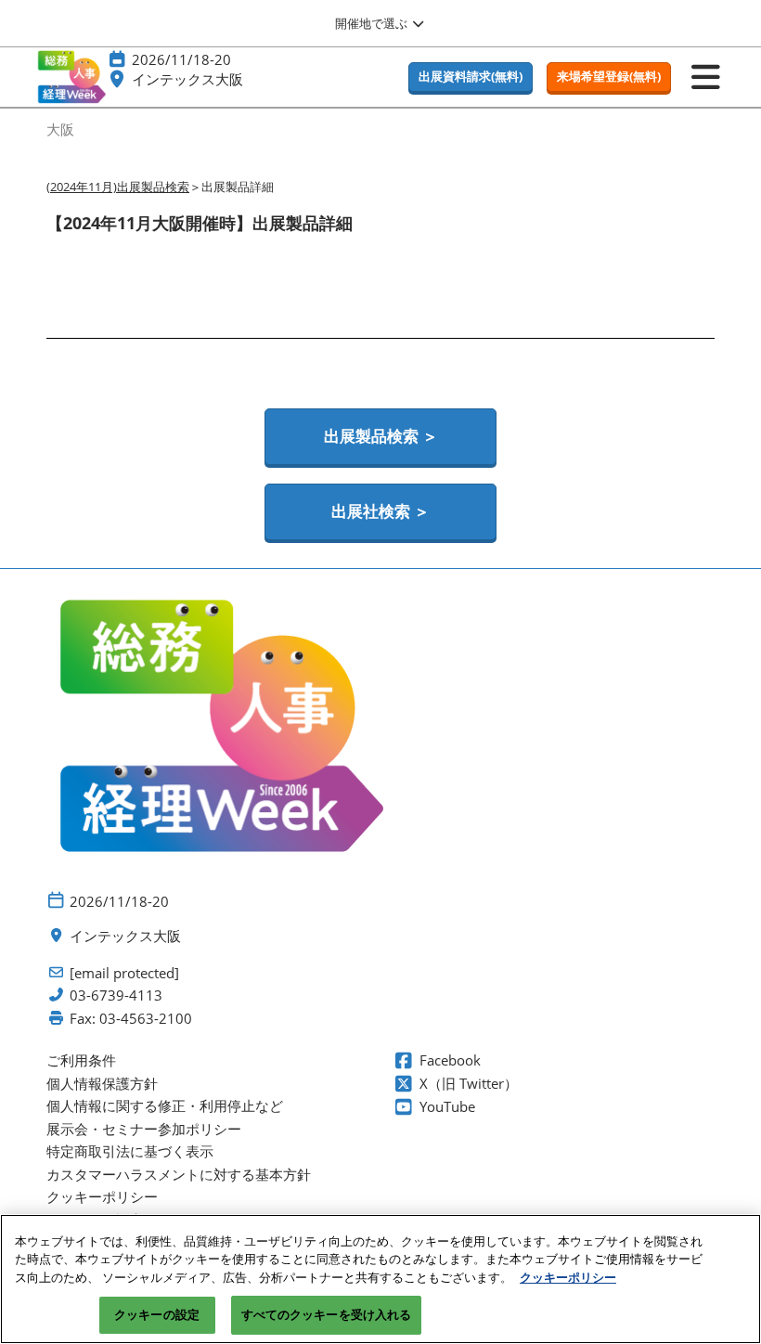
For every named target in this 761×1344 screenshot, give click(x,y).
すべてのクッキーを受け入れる (326, 1314)
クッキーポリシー (568, 1277)
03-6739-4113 (116, 995)
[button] (470, 77)
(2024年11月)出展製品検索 (117, 186)
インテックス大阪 (187, 79)
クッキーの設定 (157, 1314)
